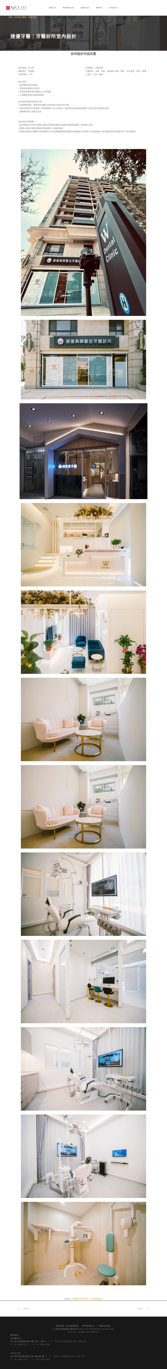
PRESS (99, 8)
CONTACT (113, 8)
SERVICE (85, 8)
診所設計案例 (20, 17)
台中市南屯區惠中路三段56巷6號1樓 (27, 1356)
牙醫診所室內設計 (80, 1299)
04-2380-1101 (21, 1360)
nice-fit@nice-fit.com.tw (71, 1341)
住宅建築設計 (96, 1299)
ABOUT (52, 8)
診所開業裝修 (72, 1326)
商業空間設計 (89, 1326)
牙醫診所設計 (104, 1326)
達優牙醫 (32, 17)
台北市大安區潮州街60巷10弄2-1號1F (28, 1341)
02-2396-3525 (21, 1345)
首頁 (10, 17)
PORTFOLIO (68, 8)
